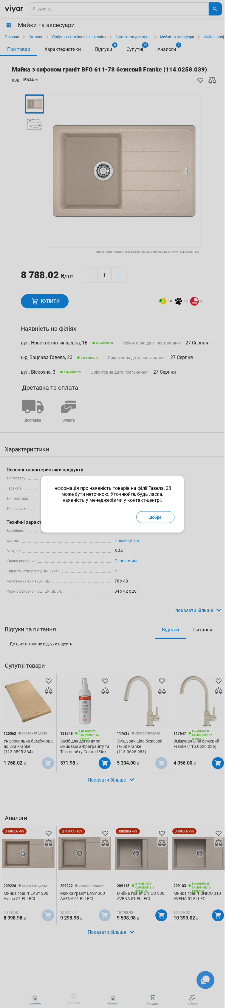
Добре (155, 517)
